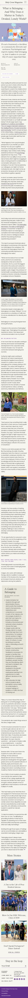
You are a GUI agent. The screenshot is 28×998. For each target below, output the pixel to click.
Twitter (22, 979)
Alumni (16, 73)
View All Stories (14, 952)
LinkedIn (19, 979)
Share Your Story (7, 978)
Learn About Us (6, 975)
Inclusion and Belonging (7, 73)
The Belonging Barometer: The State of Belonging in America (13, 226)
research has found (7, 183)
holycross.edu (6, 981)
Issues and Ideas (5, 77)
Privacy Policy (5, 991)
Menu (25, 2)
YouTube (24, 979)
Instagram (17, 979)
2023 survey (19, 132)
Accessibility (4, 993)
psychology (21, 153)
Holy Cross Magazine (14, 2)
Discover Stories (4, 972)
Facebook (15, 979)
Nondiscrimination (6, 995)
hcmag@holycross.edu (20, 976)
